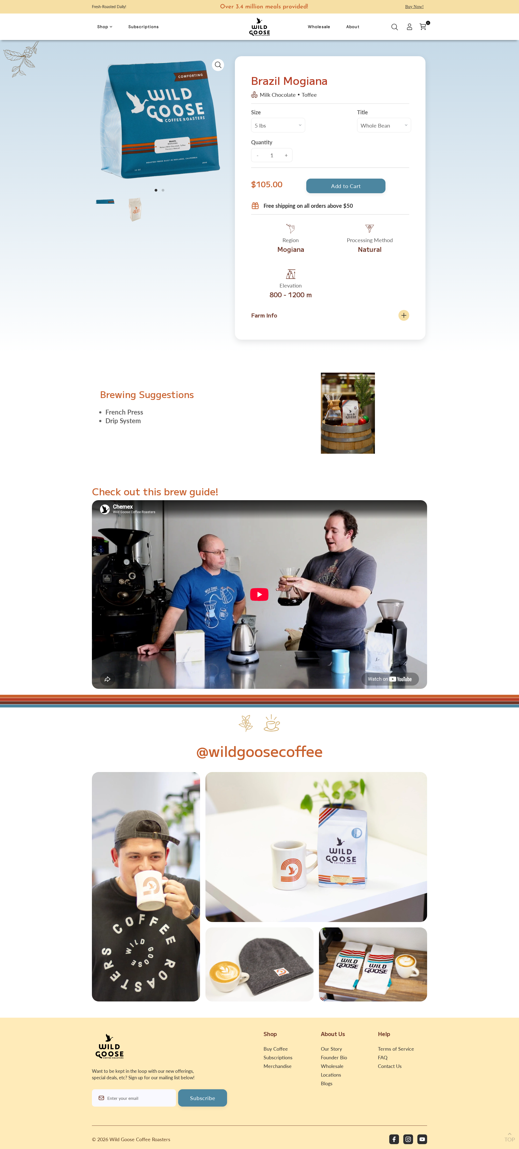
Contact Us (390, 1066)
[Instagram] (408, 1139)
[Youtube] (422, 1139)
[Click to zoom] (218, 65)
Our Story (331, 1049)
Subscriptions (278, 1057)
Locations (331, 1075)
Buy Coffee (276, 1049)
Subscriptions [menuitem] (143, 26)
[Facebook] (394, 1139)
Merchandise (278, 1066)
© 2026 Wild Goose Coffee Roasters (131, 1139)
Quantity (261, 142)
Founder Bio (334, 1057)
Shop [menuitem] (102, 26)
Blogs (326, 1083)
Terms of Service (396, 1049)
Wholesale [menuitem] (319, 26)
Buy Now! (414, 6)
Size (256, 112)
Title (362, 112)
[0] (423, 27)
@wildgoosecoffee (259, 750)
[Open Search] (395, 29)
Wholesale (332, 1066)
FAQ (382, 1057)
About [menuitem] (353, 26)
